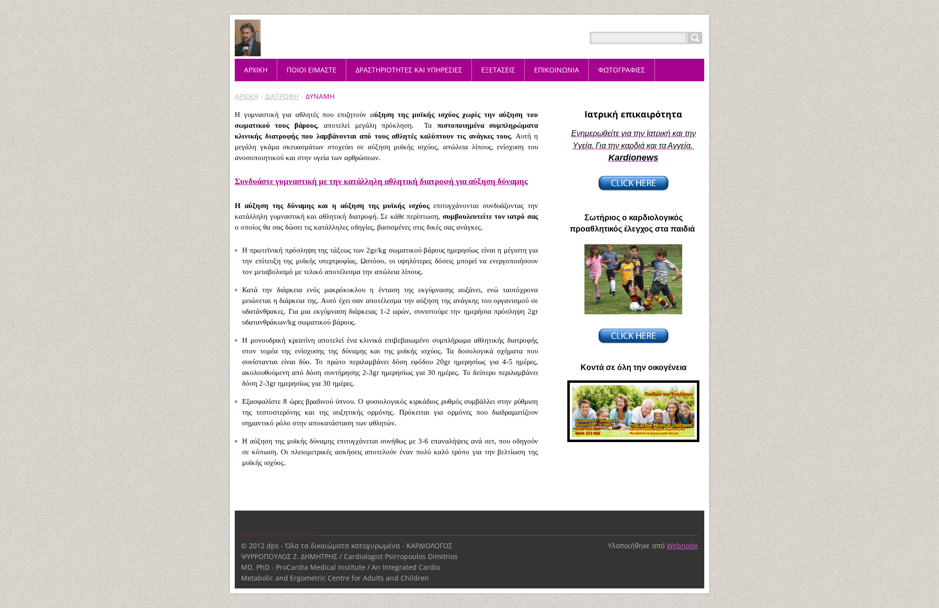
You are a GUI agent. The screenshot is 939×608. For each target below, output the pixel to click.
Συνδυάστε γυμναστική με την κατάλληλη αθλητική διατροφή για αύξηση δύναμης (381, 181)
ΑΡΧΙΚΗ (246, 96)
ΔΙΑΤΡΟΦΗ (282, 96)
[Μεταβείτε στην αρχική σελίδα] (248, 49)
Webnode (682, 545)
